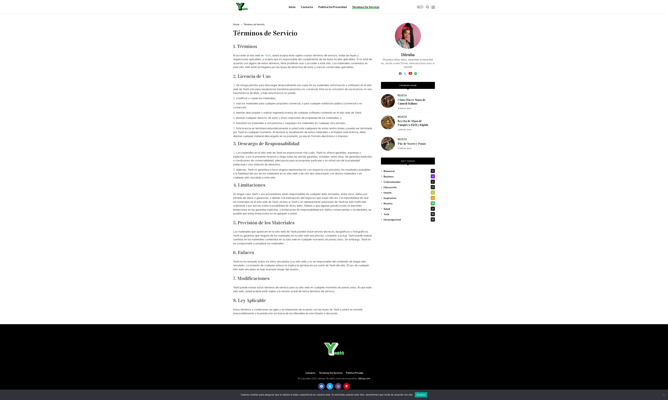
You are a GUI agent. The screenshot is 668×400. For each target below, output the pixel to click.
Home (236, 24)
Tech (409, 214)
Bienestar (408, 171)
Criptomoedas (408, 181)
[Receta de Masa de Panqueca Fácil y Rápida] (388, 122)
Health (408, 192)
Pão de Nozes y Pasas (412, 144)
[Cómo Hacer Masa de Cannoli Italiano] (388, 101)
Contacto (310, 373)
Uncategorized (409, 219)
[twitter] (405, 74)
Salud (408, 208)
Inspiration (408, 198)
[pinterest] (346, 386)
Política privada (354, 373)
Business (408, 176)
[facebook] (400, 73)
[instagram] (338, 386)
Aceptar (421, 394)
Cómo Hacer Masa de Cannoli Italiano (412, 102)
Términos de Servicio (331, 373)
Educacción (409, 187)
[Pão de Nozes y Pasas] (388, 144)
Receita (409, 203)
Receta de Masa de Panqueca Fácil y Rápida (413, 123)
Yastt (268, 55)
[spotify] (415, 73)
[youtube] (410, 73)
